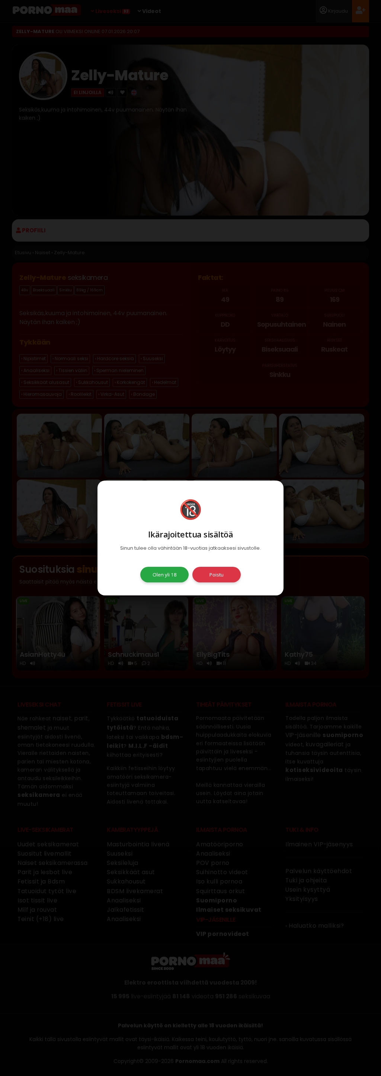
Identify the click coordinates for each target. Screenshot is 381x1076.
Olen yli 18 (165, 574)
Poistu (216, 574)
